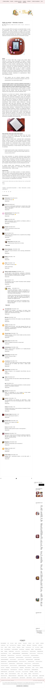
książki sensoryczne (4, 653)
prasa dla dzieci (18, 671)
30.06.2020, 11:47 (15, 414)
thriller (29, 673)
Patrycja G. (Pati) (8, 414)
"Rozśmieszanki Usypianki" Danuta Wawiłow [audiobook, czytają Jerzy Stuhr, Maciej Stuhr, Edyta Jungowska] (42, 536)
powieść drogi (21, 669)
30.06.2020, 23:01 (14, 454)
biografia (19, 645)
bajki (7, 645)
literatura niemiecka (13, 659)
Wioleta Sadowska (8, 249)
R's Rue (6, 448)
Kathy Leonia (10, 241)
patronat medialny (28, 667)
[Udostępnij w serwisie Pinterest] (11, 192)
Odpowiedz (7, 201)
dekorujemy (40, 645)
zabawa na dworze (35, 675)
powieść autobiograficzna (5, 669)
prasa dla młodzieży (25, 671)
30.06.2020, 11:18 (12, 398)
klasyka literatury (15, 649)
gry (33, 647)
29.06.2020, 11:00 (11, 256)
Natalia (6, 256)
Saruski (6, 226)
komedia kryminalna (38, 649)
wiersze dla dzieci (20, 675)
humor (2, 649)
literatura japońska (4, 657)
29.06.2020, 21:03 (9, 383)
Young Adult (25, 643)
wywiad (26, 675)
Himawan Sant (8, 420)
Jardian (6, 324)
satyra (19, 673)
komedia (32, 649)
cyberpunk (23, 645)
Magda (6, 219)
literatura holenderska (34, 655)
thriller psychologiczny (12, 675)
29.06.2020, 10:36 (9, 233)
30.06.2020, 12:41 (14, 420)
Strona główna (6, 1)
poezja (33, 667)
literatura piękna (37, 659)
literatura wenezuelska (4, 665)
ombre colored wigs (9, 266)
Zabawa (24, 1)
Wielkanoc (19, 643)
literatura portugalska (22, 661)
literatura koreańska (28, 657)
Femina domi (7, 198)
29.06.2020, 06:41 (11, 204)
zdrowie (34, 677)
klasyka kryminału (7, 649)
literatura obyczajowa (29, 659)
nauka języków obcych (36, 665)
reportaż (2, 673)
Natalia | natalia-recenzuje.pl (10, 271)
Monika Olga (7, 354)
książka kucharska (33, 651)
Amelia (6, 406)
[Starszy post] (31, 478)
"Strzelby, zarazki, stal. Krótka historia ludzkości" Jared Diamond (42, 513)
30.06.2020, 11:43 (11, 406)
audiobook (42, 643)
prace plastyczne (11, 671)
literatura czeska (40, 653)
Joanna (9, 288)
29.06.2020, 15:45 (12, 317)
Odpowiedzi (8, 239)
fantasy (23, 647)
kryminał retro (11, 651)
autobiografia (3, 645)
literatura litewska (36, 657)
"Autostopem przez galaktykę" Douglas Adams (42, 557)
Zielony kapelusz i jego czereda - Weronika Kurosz (42, 599)
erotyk (10, 647)
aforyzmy (29, 643)
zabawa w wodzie (3, 677)
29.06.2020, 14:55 (15, 308)
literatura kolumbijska (19, 657)
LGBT (8, 643)
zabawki (8, 677)
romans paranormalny (12, 673)
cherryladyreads (8, 308)
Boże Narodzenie (3, 643)
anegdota (37, 643)
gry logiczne (37, 647)
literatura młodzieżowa (4, 659)
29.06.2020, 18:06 (13, 340)
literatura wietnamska (13, 665)
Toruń (16, 643)
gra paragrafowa (28, 647)
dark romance (34, 645)
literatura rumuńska (39, 661)
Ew (5, 233)
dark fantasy (29, 645)
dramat (2, 647)
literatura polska (3, 661)
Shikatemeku (7, 369)
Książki (11, 1)
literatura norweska (21, 659)
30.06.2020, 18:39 (16, 241)
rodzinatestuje (8, 347)
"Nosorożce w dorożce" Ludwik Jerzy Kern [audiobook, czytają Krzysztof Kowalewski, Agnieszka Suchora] (42, 578)
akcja (33, 643)
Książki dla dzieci (18, 1)
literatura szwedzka (20, 663)
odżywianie (2, 667)
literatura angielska (25, 653)
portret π (7, 398)
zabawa (30, 675)
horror (42, 647)
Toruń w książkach (36, 1)
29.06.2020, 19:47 (13, 369)
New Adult (11, 643)
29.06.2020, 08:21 (11, 219)
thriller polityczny (4, 675)
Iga (5, 383)
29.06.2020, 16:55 (11, 324)
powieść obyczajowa (4, 671)
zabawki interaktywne (14, 677)
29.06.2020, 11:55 (20, 271)
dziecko (6, 647)
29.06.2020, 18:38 (14, 347)
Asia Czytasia (8, 680)
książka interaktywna (25, 651)
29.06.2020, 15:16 (15, 288)
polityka (37, 667)
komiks (2, 651)
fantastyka (18, 647)
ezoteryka (13, 647)
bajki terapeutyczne (13, 645)
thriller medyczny (35, 673)
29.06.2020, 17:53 (14, 333)
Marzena (6, 317)
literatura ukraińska (35, 663)
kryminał (5, 651)
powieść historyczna (35, 669)
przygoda (36, 671)
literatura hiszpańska (26, 655)
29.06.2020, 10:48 (16, 249)
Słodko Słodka (8, 454)
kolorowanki (28, 649)
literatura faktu (3, 655)
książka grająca (17, 651)
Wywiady (29, 1)
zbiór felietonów (22, 677)
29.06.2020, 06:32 (13, 198)
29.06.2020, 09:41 (11, 226)
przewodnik (31, 671)
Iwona (6, 204)
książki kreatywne (40, 651)
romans (6, 673)
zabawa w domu (41, 675)
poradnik (41, 667)
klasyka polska (21, 649)
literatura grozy (18, 655)
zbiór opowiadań (29, 677)
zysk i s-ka (4, 25)
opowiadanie (22, 667)
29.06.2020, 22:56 (12, 390)
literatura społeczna (4, 663)
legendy (10, 653)
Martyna (6, 390)
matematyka (29, 665)
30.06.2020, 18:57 (11, 448)
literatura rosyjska (31, 661)
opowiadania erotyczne (14, 667)
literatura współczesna (22, 665)
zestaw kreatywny (40, 677)
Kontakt (24, 2)
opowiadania (8, 667)
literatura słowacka (27, 663)
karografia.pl (40, 680)
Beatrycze (7, 433)
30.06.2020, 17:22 (12, 433)
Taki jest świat (8, 333)
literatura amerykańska (16, 653)
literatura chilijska (33, 653)
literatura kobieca (11, 657)
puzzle (40, 671)
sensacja (25, 673)
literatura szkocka (12, 663)
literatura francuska (11, 655)
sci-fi (22, 673)
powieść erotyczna (27, 669)
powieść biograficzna (13, 669)
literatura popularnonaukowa (12, 661)
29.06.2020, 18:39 (13, 354)
